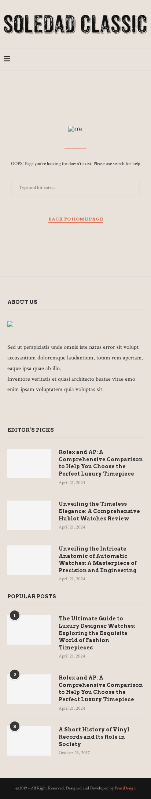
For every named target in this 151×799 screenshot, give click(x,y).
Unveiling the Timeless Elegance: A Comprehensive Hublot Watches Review (99, 511)
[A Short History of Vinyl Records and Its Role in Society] (29, 741)
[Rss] (75, 410)
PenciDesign (125, 788)
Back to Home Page (75, 219)
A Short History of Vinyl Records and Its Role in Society (94, 737)
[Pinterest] (117, 59)
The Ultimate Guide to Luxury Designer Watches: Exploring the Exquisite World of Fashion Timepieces (97, 633)
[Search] (143, 59)
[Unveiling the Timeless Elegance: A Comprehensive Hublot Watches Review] (29, 515)
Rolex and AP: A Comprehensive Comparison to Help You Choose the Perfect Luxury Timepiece (101, 463)
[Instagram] (109, 59)
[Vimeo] (65, 410)
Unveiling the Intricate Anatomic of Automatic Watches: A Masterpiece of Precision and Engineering (98, 559)
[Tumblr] (125, 59)
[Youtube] (132, 59)
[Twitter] (102, 59)
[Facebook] (94, 59)
